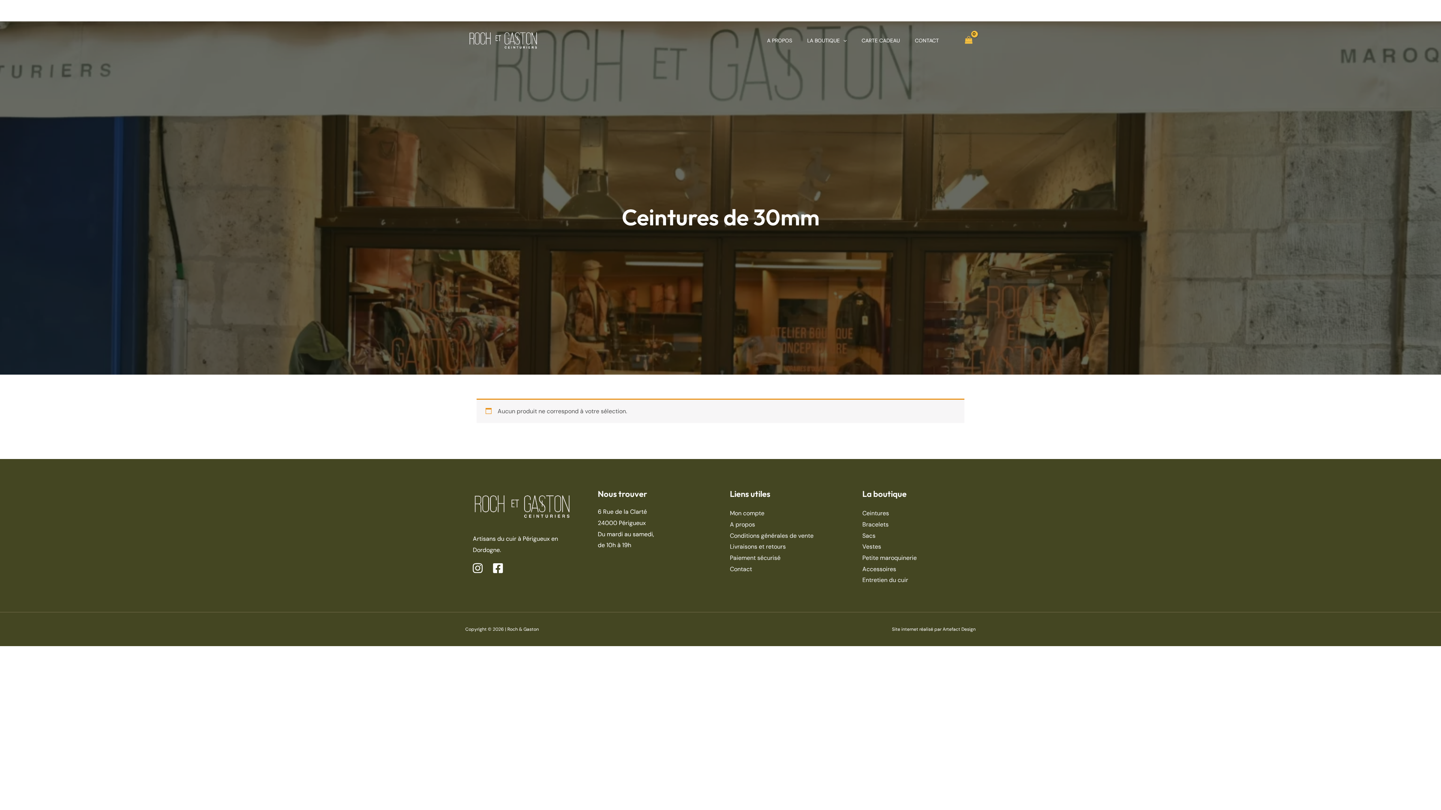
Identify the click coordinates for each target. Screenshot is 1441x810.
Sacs (868, 536)
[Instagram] (477, 568)
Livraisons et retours (758, 546)
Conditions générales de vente (772, 536)
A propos (742, 524)
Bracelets (875, 524)
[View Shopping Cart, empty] (968, 40)
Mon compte (747, 513)
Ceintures (875, 513)
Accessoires (879, 569)
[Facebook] (498, 568)
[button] (843, 40)
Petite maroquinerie (889, 558)
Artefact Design (959, 629)
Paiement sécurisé (755, 558)
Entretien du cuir (885, 580)
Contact (741, 569)
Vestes (871, 546)
